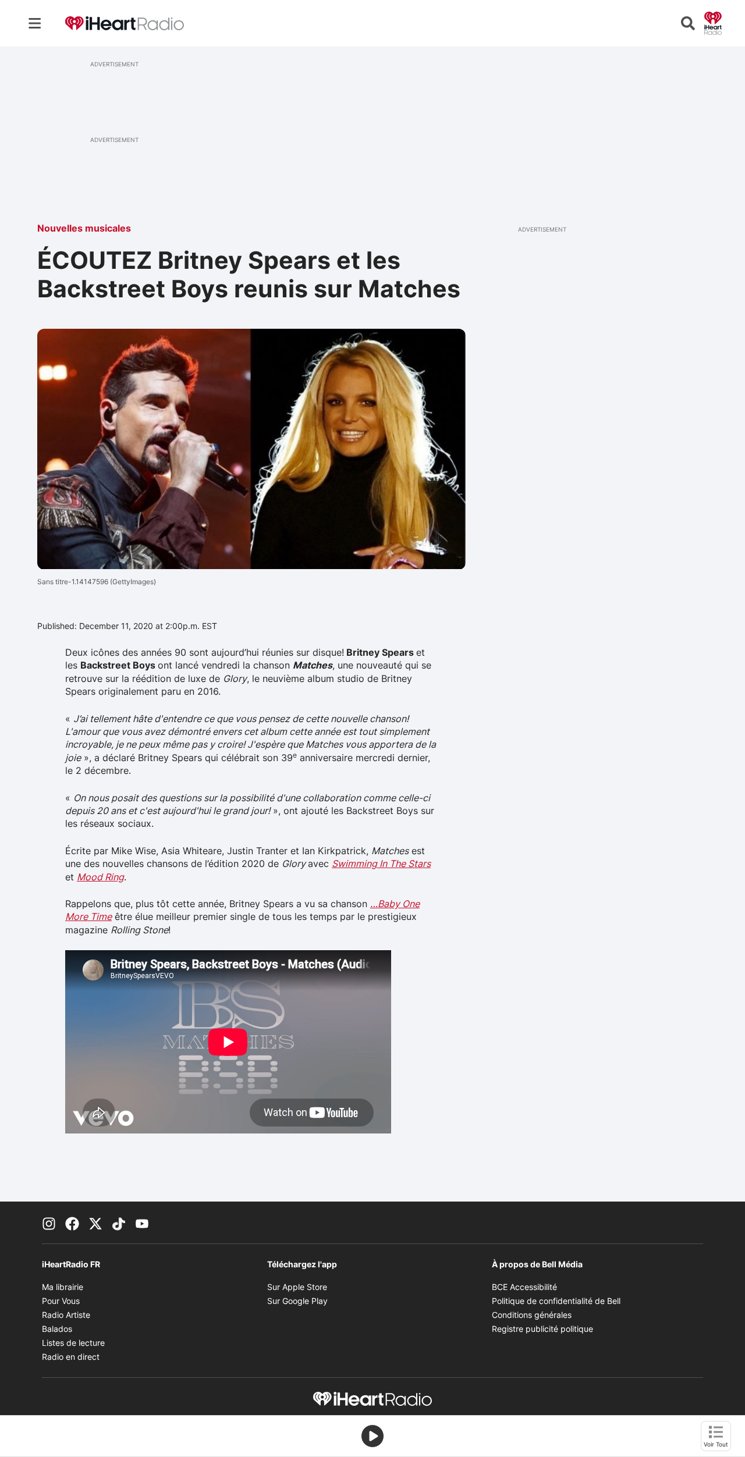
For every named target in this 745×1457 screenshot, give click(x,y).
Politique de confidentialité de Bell (556, 1301)
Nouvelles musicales (84, 228)
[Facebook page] (72, 1222)
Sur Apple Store (297, 1287)
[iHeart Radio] (713, 22)
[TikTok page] (119, 1222)
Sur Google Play (297, 1301)
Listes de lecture (73, 1343)
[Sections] (35, 23)
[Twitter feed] (95, 1222)
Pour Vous (61, 1301)
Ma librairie (62, 1287)
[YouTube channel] (142, 1222)
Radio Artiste (66, 1315)
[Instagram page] (49, 1222)
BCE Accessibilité (524, 1287)
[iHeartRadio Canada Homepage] (124, 23)
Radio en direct (71, 1357)
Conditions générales (532, 1315)
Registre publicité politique (542, 1329)
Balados (57, 1329)
